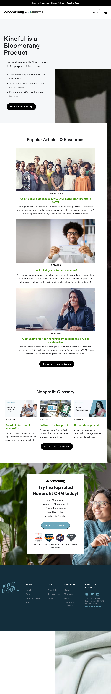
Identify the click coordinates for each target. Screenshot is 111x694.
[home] (47, 12)
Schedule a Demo (55, 525)
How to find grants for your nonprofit (55, 270)
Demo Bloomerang (21, 106)
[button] (105, 12)
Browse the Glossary (57, 446)
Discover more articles (57, 364)
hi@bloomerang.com (94, 606)
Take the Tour (73, 3)
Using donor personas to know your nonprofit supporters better (55, 200)
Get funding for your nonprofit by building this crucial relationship (55, 340)
